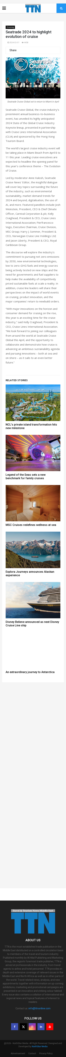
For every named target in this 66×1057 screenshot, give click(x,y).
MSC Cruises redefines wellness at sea (31, 525)
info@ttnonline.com (40, 1008)
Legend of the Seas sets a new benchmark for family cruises (26, 476)
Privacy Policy (46, 1053)
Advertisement (18, 1053)
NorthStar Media (40, 1046)
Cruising (10, 27)
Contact (32, 1053)
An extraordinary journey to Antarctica (30, 672)
